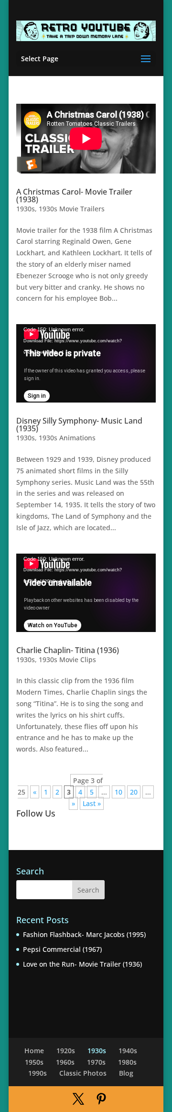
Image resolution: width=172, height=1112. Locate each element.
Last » (92, 803)
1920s (65, 1050)
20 (134, 791)
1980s (127, 1062)
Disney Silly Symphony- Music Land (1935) (79, 424)
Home (34, 1050)
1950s (34, 1062)
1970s (96, 1062)
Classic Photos (83, 1073)
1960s (65, 1062)
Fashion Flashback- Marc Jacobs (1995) (84, 934)
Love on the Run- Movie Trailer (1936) (82, 964)
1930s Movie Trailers (72, 208)
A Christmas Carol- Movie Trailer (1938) (74, 195)
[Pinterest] (101, 1099)
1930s (25, 208)
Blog (126, 1073)
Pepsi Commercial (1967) (62, 949)
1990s (37, 1073)
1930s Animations (67, 437)
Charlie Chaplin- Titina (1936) (67, 650)
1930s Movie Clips (67, 659)
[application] (86, 363)
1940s (127, 1050)
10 (118, 791)
